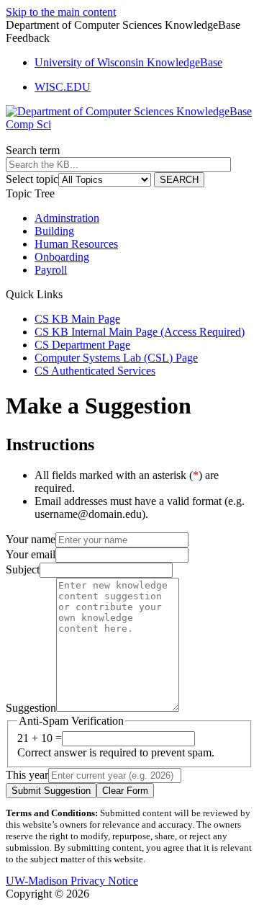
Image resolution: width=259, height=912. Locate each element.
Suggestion (31, 708)
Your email (30, 554)
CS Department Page (82, 345)
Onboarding (62, 257)
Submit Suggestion (51, 790)
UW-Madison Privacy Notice (72, 881)
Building (54, 231)
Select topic (32, 179)
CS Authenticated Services (95, 371)
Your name (30, 539)
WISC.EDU (63, 87)
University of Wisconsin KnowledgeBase (128, 62)
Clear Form (125, 790)
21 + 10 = (39, 738)
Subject (23, 569)
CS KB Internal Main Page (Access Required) (140, 332)
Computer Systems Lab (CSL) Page (116, 358)
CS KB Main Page (77, 319)
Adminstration (67, 218)
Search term (33, 150)
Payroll (51, 270)
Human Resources (76, 244)
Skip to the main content (61, 12)
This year (27, 775)
